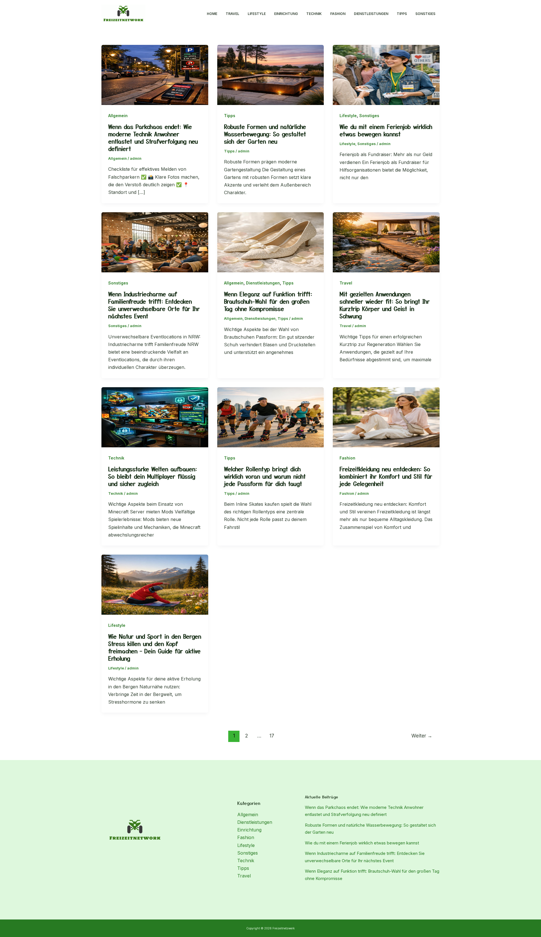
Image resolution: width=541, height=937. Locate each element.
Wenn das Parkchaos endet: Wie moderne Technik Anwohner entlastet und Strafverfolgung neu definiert (153, 137)
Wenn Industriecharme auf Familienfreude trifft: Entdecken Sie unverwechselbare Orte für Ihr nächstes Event (154, 305)
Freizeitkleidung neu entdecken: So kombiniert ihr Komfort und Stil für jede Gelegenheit (386, 476)
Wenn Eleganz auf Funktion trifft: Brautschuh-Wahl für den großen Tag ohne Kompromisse (268, 301)
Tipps (402, 14)
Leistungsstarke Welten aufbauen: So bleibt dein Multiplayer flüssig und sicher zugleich (152, 476)
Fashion (337, 14)
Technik (314, 14)
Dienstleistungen (371, 14)
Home (212, 14)
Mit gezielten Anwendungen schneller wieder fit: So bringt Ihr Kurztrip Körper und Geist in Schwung (385, 305)
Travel (232, 14)
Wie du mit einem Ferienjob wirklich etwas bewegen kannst (386, 130)
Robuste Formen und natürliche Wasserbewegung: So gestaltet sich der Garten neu (265, 133)
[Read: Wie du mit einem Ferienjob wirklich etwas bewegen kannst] (386, 74)
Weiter (421, 736)
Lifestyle (257, 14)
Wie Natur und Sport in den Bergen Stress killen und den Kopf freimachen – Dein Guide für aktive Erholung (154, 647)
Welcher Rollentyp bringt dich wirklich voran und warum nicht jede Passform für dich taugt (265, 476)
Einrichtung (286, 14)
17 (271, 736)
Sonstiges (425, 14)
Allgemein (118, 115)
